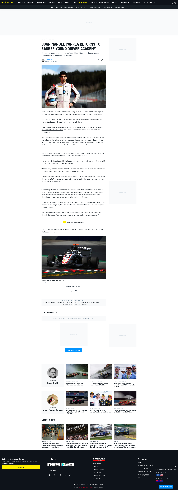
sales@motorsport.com (144, 471)
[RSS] (70, 475)
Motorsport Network (85, 487)
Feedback (140, 462)
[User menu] (175, 2)
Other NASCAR (124, 2)
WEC (59, 2)
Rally (93, 2)
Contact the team (143, 468)
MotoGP (30, 2)
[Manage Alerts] (76, 291)
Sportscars (103, 2)
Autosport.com (97, 472)
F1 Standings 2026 (95, 7)
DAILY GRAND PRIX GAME (66, 7)
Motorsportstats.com (99, 475)
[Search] (172, 2)
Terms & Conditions (79, 484)
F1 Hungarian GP (107, 7)
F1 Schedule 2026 (81, 7)
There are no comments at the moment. (74, 318)
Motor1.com (96, 466)
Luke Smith (48, 59)
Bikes (114, 2)
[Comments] (103, 60)
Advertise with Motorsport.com (147, 465)
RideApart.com (97, 478)
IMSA (66, 2)
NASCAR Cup (40, 2)
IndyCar (51, 2)
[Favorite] (98, 60)
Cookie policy (90, 484)
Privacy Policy (99, 484)
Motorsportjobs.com (98, 469)
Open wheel (83, 2)
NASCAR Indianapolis (121, 7)
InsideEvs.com (97, 463)
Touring (136, 2)
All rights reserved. (98, 487)
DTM (73, 2)
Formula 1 (20, 2)
